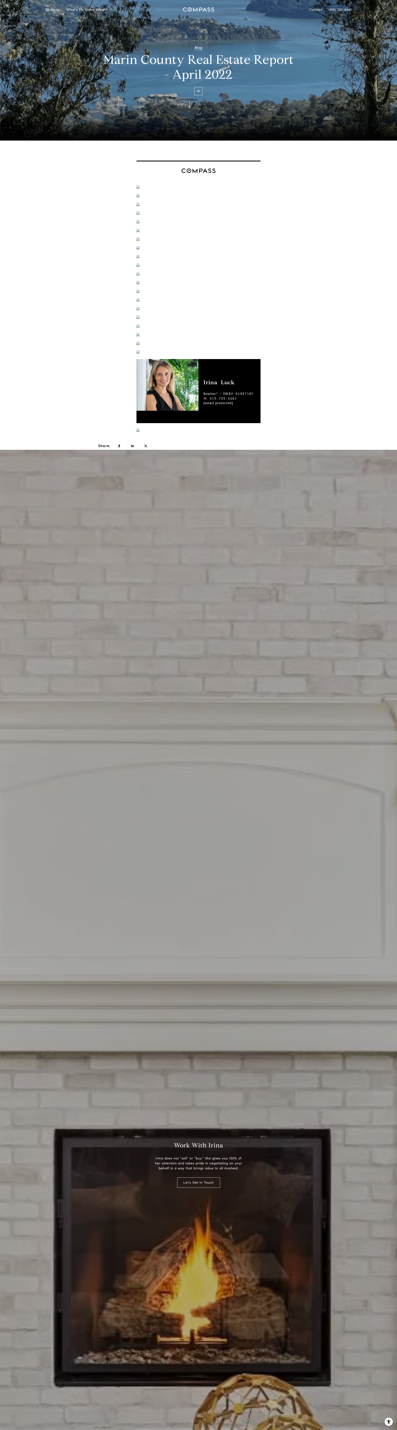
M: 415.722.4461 (220, 398)
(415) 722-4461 (340, 10)
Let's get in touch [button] (198, 1182)
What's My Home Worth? (84, 10)
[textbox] (232, 382)
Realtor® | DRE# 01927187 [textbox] (228, 398)
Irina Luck (219, 382)
